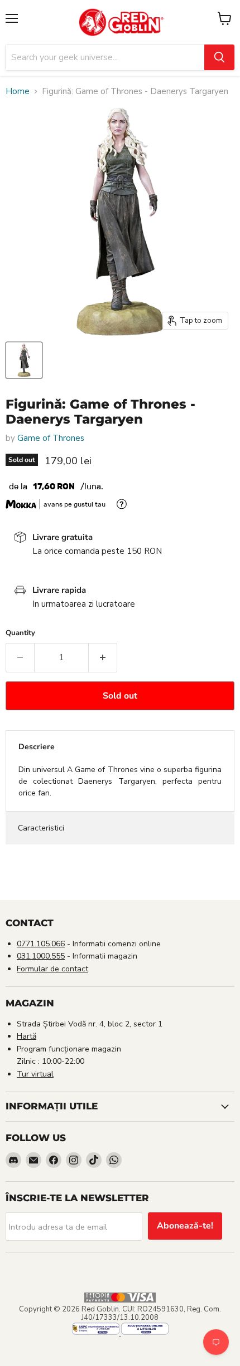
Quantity (20, 633)
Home (18, 91)
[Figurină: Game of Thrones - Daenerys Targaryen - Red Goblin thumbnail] (24, 360)
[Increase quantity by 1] (103, 657)
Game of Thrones (50, 438)
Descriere (36, 746)
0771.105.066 (41, 943)
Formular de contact (52, 969)
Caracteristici (41, 828)
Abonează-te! (185, 1226)
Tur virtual (35, 1074)
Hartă (26, 1036)
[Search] (219, 57)
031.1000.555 (41, 956)
